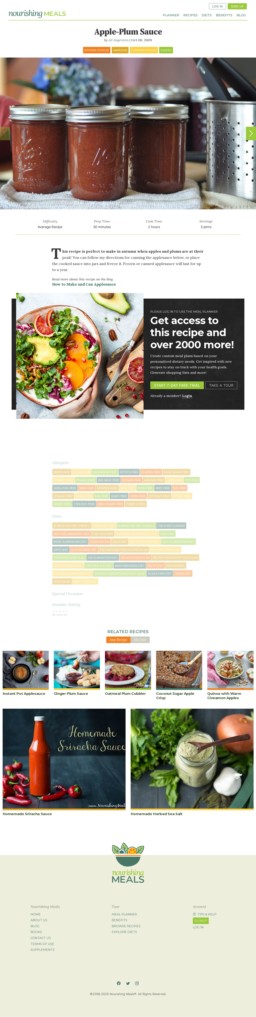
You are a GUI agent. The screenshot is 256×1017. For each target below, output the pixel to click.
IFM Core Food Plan (165, 549)
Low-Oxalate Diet (99, 565)
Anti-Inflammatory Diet (72, 533)
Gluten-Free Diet (84, 549)
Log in (198, 927)
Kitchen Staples (97, 50)
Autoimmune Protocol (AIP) (136, 533)
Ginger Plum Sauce (71, 693)
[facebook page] (119, 983)
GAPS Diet (61, 549)
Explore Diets (124, 932)
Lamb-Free (174, 480)
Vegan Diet (183, 573)
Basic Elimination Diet (70, 541)
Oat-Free (179, 488)
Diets (207, 15)
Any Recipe (118, 639)
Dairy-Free (119, 496)
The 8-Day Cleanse (171, 525)
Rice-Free (128, 488)
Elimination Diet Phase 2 (72, 525)
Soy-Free (191, 480)
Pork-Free (145, 488)
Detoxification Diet (144, 541)
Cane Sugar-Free (176, 472)
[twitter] (128, 983)
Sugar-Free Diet (160, 573)
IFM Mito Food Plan (135, 557)
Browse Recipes (126, 926)
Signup (201, 921)
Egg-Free (101, 496)
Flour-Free (81, 472)
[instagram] (137, 983)
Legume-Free (63, 496)
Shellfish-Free (65, 488)
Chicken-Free (63, 480)
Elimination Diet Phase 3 (136, 525)
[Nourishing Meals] (37, 14)
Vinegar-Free (153, 480)
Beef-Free (163, 488)
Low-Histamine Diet (68, 565)
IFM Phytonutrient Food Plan (175, 557)
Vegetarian (62, 581)
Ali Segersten (119, 40)
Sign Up (237, 6)
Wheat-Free (62, 504)
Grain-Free (84, 496)
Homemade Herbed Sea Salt (157, 814)
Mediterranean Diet (129, 565)
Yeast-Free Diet (85, 581)
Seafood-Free (107, 488)
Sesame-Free (131, 480)
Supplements (43, 950)
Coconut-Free (159, 496)
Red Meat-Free (108, 480)
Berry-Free (62, 472)
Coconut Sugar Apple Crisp (175, 695)
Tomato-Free (135, 504)
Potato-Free (129, 472)
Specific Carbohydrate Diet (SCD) (119, 573)
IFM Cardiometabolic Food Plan (123, 549)
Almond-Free (151, 472)
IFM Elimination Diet (103, 557)
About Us (39, 920)
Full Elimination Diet (178, 541)
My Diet (140, 639)
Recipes (190, 15)
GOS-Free (167, 533)
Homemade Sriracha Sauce (27, 814)
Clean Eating (99, 541)
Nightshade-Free (110, 504)
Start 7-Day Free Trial (177, 385)
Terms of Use (42, 944)
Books (36, 932)
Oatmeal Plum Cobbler (125, 693)
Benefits (224, 15)
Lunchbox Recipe (143, 50)
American (120, 50)
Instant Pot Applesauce (24, 693)
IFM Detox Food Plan (69, 557)
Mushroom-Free (105, 472)
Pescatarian (175, 565)
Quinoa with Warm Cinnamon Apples (224, 695)
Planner (171, 15)
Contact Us (41, 938)
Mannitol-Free (104, 525)
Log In (217, 6)
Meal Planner (124, 914)
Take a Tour (221, 385)
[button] (251, 133)
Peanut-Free (86, 480)
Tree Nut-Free (84, 504)
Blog (241, 15)
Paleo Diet (155, 565)
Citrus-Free (182, 496)
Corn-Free (138, 496)
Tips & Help (206, 914)
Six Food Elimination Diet (72, 573)
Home (36, 914)
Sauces (166, 50)
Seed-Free (86, 488)
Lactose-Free (103, 533)
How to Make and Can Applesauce (84, 284)
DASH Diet (120, 541)
